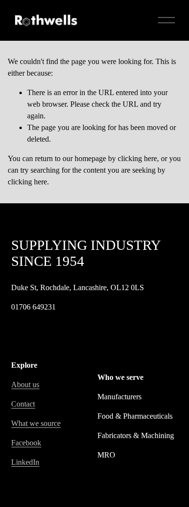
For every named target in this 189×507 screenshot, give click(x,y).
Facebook (26, 443)
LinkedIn (25, 462)
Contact (23, 404)
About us (25, 384)
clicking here (137, 158)
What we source (36, 423)
